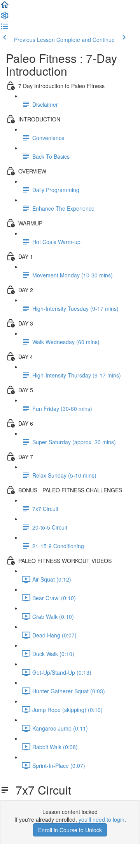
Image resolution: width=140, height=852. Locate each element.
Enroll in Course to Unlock (70, 830)
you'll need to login (101, 819)
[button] (4, 7)
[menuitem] (4, 18)
